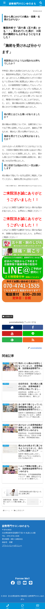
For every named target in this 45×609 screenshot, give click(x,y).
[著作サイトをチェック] (12, 327)
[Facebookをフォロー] (33, 327)
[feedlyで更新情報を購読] (12, 339)
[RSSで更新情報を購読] (33, 339)
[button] (40, 417)
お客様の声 (8, 316)
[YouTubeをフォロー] (12, 333)
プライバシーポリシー (12, 546)
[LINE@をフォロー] (33, 333)
